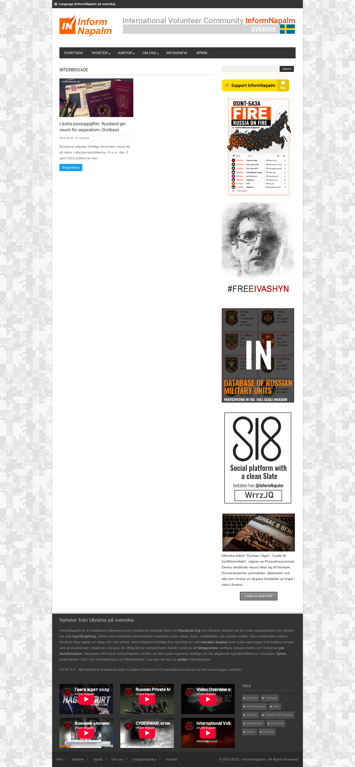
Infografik (176, 53)
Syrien (251, 731)
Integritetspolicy (144, 759)
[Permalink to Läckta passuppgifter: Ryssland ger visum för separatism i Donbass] (96, 97)
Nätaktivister (255, 723)
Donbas (252, 698)
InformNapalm (256, 706)
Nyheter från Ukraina (278, 715)
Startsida (73, 53)
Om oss (149, 53)
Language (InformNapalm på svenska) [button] (87, 4)
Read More (70, 167)
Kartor (125, 53)
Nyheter (100, 53)
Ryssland (277, 723)
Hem (59, 759)
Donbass (271, 698)
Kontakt (171, 759)
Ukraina (268, 731)
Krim (276, 706)
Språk (201, 53)
